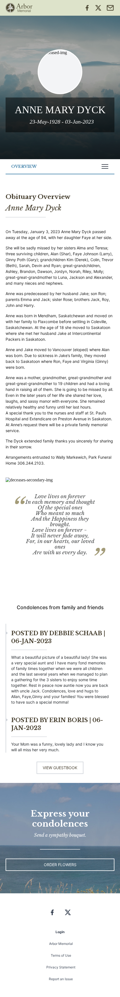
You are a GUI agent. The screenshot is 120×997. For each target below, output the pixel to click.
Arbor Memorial (61, 944)
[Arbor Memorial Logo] (19, 8)
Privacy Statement (60, 967)
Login (60, 932)
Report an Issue (61, 979)
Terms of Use (61, 955)
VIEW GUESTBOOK (60, 767)
